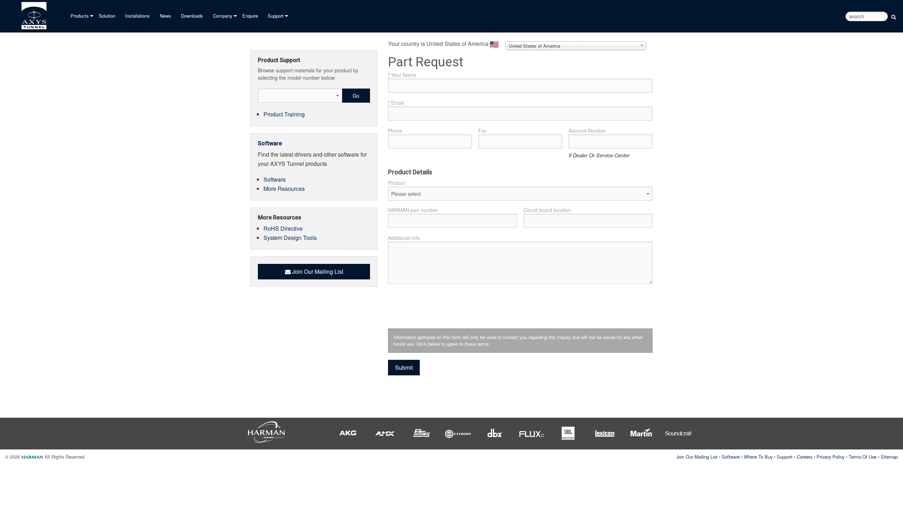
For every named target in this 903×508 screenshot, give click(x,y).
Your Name (402, 74)
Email (396, 102)
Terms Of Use (863, 456)
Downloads (192, 15)
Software (270, 143)
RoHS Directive (283, 228)
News (165, 15)
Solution (107, 15)
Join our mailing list (317, 271)
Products (80, 15)
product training (284, 114)
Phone (395, 130)
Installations (137, 15)
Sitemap (889, 456)
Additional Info (404, 237)
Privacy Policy (830, 456)
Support (276, 15)
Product (396, 182)
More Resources (284, 189)
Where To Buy (758, 456)
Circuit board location (547, 209)
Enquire (250, 15)
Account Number (587, 130)
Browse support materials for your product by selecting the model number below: (308, 74)
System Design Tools (290, 238)
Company (222, 15)
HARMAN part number (413, 209)
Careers (804, 456)
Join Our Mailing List (696, 456)
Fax (482, 130)
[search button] (893, 15)
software (274, 179)
